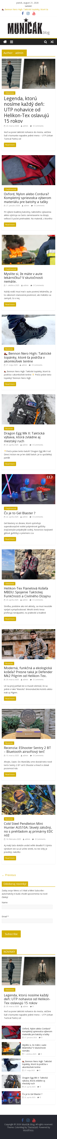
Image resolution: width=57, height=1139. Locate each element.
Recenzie (9, 349)
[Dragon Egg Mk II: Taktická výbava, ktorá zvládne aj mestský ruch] (28, 396)
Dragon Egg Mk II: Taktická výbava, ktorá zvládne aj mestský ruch (24, 437)
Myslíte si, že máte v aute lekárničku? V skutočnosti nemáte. (23, 277)
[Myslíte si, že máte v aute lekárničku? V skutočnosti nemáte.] (28, 236)
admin (25, 126)
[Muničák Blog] (5, 42)
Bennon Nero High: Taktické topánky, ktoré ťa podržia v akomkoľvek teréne (27, 357)
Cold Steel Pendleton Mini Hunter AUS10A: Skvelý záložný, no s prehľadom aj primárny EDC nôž (28, 829)
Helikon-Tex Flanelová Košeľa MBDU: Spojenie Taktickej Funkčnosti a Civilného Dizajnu (27, 592)
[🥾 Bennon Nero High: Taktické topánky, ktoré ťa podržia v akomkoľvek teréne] (28, 316)
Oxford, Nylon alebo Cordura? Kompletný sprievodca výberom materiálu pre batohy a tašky (27, 198)
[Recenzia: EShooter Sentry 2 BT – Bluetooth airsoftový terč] (28, 710)
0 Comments (37, 126)
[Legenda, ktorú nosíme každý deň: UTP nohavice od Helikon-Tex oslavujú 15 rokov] (28, 60)
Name (5, 902)
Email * (5, 916)
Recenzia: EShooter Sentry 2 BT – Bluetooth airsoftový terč (27, 749)
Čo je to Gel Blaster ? (19, 513)
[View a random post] (52, 42)
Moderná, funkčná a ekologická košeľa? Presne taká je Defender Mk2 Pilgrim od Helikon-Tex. (28, 672)
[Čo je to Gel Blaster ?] (28, 476)
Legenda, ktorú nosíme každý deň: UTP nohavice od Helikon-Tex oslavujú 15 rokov (26, 109)
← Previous (9, 875)
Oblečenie (9, 93)
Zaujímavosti (10, 189)
